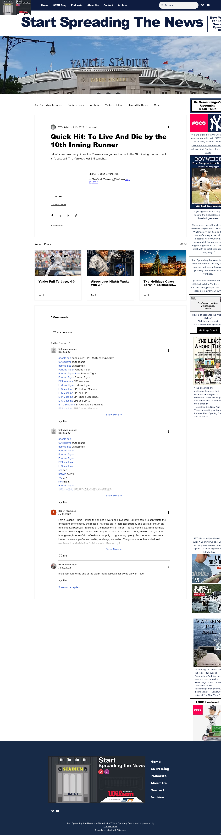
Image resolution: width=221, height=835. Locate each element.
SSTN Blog (159, 769)
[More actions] (168, 127)
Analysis (94, 105)
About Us (158, 783)
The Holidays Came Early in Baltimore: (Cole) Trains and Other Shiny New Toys (162, 285)
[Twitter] (202, 5)
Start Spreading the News (47, 105)
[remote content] (110, 179)
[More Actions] (168, 352)
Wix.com (121, 830)
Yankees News (76, 105)
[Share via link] (75, 217)
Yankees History (113, 105)
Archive (157, 797)
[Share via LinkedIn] (68, 217)
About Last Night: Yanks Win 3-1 (110, 285)
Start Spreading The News (112, 22)
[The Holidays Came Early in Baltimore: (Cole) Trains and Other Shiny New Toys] (163, 264)
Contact (157, 790)
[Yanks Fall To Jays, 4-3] (58, 264)
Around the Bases (138, 105)
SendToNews (110, 826)
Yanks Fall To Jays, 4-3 (57, 283)
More (157, 105)
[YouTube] (208, 5)
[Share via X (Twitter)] (60, 217)
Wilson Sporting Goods (122, 823)
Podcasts (158, 776)
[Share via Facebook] (52, 217)
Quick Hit (57, 198)
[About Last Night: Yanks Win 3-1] (110, 264)
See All (183, 245)
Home (155, 761)
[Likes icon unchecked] (60, 423)
